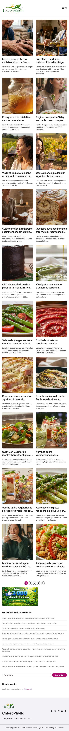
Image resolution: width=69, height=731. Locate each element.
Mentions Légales (51, 728)
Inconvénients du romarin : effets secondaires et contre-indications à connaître (29, 623)
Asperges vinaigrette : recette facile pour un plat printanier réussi (50, 510)
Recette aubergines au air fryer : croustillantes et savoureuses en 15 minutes (28, 618)
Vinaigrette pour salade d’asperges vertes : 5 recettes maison (49, 287)
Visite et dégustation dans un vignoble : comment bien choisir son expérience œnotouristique (17, 177)
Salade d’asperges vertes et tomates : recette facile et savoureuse (17, 343)
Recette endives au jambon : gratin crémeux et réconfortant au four (17, 399)
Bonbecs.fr (28, 689)
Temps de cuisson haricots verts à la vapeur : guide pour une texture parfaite (29, 661)
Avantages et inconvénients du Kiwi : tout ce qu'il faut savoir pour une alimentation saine (33, 633)
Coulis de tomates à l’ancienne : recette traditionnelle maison (47, 343)
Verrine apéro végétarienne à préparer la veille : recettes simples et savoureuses (17, 510)
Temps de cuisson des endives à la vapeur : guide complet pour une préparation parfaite (33, 666)
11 (38, 583)
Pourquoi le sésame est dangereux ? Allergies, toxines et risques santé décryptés (30, 656)
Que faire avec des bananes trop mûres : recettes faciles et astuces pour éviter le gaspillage (51, 233)
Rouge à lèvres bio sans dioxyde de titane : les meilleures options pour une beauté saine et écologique (33, 650)
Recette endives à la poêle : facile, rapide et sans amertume (51, 399)
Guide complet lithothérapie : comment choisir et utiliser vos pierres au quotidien (17, 232)
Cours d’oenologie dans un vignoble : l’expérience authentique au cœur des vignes (50, 177)
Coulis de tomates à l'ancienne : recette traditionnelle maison (23, 628)
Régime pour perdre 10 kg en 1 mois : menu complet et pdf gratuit (51, 120)
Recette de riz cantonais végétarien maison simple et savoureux (51, 566)
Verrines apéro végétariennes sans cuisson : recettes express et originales (50, 456)
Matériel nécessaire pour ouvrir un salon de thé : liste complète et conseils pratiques (17, 568)
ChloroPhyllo (13, 713)
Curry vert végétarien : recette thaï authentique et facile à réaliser (16, 455)
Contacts (61, 728)
